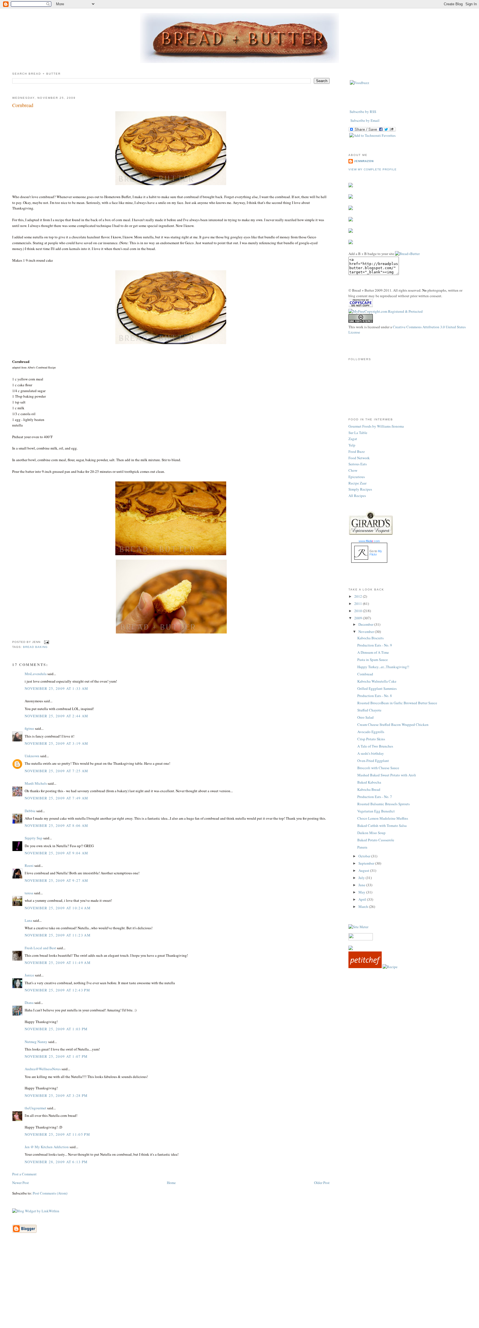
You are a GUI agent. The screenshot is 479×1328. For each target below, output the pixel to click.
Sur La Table (357, 432)
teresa (29, 892)
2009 (358, 617)
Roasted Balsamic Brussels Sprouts (383, 803)
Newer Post (20, 1182)
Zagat (352, 438)
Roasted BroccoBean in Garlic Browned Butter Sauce (397, 702)
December (366, 624)
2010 (358, 610)
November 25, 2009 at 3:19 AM (56, 743)
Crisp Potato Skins (371, 738)
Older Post (322, 1182)
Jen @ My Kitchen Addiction (47, 1146)
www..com (369, 541)
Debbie (30, 810)
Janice (29, 975)
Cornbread (22, 105)
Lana (28, 920)
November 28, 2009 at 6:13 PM (56, 1161)
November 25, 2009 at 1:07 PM (56, 1056)
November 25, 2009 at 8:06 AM (56, 825)
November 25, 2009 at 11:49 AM (58, 962)
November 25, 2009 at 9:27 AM (56, 880)
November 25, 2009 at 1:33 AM (56, 688)
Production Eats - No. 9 (374, 645)
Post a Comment (24, 1174)
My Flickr (376, 552)
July (362, 877)
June (362, 884)
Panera (362, 847)
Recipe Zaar (357, 483)
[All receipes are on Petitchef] (365, 966)
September (366, 863)
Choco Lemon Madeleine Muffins (382, 818)
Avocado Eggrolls (370, 731)
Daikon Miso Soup (371, 832)
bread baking (35, 646)
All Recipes (357, 495)
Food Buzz (356, 451)
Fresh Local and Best (40, 947)
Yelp (351, 445)
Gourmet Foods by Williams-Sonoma (376, 426)
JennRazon (364, 161)
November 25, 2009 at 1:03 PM (56, 1028)
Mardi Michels (36, 783)
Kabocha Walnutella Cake (376, 681)
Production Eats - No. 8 (374, 695)
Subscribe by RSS (363, 111)
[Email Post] (46, 641)
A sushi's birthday (370, 753)
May (362, 892)
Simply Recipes (360, 489)
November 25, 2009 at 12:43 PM (57, 990)
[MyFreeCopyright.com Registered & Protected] (385, 311)
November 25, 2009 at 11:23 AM (58, 935)
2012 (358, 596)
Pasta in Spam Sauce (372, 659)
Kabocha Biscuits (370, 637)
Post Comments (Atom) (50, 1193)
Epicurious (356, 476)
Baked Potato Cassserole (375, 839)
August (364, 870)
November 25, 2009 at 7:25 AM (56, 770)
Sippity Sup (33, 837)
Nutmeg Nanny (36, 1041)
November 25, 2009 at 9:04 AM (56, 852)
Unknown (32, 755)
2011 (358, 603)
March (363, 906)
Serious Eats (357, 463)
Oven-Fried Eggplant (373, 760)
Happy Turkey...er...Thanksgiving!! (383, 666)
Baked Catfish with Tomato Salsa (382, 825)
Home (171, 1182)
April (362, 899)
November (366, 631)
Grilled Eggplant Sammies (377, 688)
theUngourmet (35, 1107)
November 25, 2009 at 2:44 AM (56, 715)
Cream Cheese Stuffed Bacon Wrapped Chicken (393, 724)
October (364, 856)
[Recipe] (390, 966)
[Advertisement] (239, 1289)
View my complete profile (372, 169)
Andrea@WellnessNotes (43, 1068)
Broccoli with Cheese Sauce (378, 767)
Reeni (29, 865)
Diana (29, 1002)
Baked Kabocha (369, 782)
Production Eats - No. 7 (374, 796)
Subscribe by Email (364, 120)
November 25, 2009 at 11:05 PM (57, 1134)
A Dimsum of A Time (373, 652)
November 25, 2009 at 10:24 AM (58, 907)
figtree (29, 728)
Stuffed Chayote (369, 710)
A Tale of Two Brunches (375, 746)
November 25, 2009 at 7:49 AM (56, 798)
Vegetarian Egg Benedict (376, 811)
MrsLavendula (36, 673)
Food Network (359, 457)
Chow (352, 470)
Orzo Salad (365, 717)
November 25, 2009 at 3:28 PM (56, 1095)
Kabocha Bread (368, 789)
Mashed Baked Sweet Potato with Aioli (386, 774)
